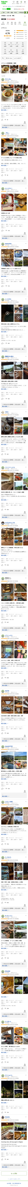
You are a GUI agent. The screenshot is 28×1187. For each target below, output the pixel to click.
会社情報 (9, 1183)
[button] (5, 69)
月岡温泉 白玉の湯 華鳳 (7, 15)
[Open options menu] (26, 79)
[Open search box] (3, 58)
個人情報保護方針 (16, 1183)
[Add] (25, 16)
